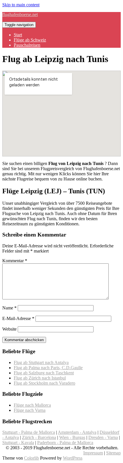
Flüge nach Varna (29, 410)
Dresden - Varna (103, 437)
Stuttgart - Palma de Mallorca (28, 432)
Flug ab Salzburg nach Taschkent (44, 372)
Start (18, 34)
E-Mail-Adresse (18, 318)
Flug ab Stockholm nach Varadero (44, 383)
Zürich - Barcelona (39, 437)
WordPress (72, 458)
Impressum (93, 452)
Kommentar (14, 260)
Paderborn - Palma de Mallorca (65, 442)
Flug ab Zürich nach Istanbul (40, 377)
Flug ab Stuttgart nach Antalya (41, 362)
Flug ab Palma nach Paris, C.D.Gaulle (48, 367)
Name (9, 307)
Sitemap (113, 452)
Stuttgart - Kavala (18, 442)
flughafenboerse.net (20, 14)
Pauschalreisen (27, 45)
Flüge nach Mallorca (32, 405)
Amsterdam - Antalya (77, 432)
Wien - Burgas (72, 437)
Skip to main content (20, 4)
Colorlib (31, 458)
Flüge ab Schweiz (30, 39)
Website (9, 329)
